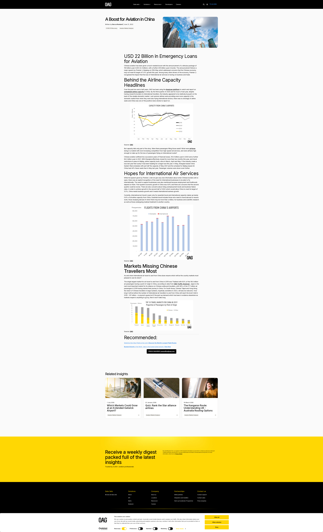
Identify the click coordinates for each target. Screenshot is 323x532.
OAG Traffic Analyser (182, 284)
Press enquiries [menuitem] (201, 501)
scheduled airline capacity (134, 92)
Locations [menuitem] (154, 497)
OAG (131, 145)
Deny (216, 527)
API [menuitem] (129, 497)
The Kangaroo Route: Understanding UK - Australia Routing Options (198, 408)
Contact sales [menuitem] (201, 497)
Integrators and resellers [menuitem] (181, 497)
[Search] (204, 4)
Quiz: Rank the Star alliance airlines (160, 406)
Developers (169, 4)
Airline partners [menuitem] (178, 494)
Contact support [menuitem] (202, 494)
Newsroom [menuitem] (154, 501)
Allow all (216, 517)
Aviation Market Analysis (126, 28)
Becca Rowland (117, 24)
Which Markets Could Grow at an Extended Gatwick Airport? (122, 408)
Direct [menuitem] (130, 494)
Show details (180, 528)
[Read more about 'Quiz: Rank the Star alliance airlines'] (161, 388)
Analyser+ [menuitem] (131, 504)
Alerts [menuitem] (129, 501)
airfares (192, 148)
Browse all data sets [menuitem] (111, 494)
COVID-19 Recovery (111, 28)
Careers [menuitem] (153, 504)
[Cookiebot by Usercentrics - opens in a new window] (103, 528)
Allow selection (216, 522)
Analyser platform (172, 89)
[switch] (140, 528)
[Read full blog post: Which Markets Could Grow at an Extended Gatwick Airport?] (138, 415)
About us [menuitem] (153, 494)
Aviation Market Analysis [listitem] (114, 415)
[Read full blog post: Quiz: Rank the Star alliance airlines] (177, 415)
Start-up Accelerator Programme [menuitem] (183, 501)
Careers (178, 4)
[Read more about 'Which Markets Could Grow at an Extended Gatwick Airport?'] (123, 388)
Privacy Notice (178, 454)
